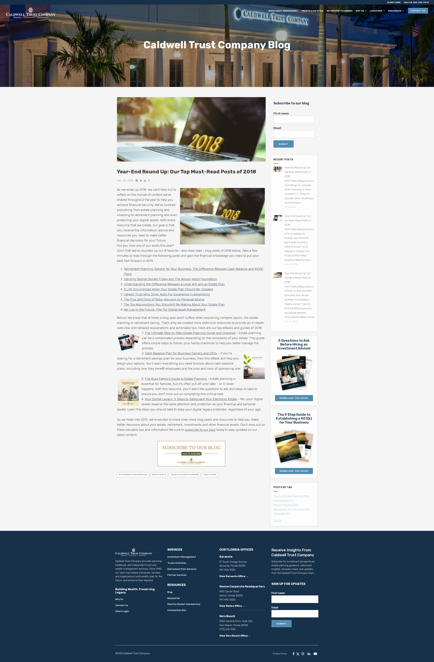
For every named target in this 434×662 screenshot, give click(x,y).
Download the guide (294, 471)
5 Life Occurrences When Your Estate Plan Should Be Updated (168, 289)
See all (277, 521)
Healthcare (209, 475)
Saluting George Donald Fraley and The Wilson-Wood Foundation (170, 279)
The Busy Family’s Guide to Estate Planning (176, 379)
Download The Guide (294, 398)
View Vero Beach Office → (235, 635)
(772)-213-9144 (227, 629)
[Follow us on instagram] (303, 653)
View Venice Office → (232, 606)
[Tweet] (141, 180)
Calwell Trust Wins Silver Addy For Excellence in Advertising (167, 294)
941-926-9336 (227, 569)
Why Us (362, 11)
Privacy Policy (280, 653)
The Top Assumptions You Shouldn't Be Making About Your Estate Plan (174, 304)
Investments (159, 475)
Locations (377, 11)
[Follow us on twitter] (298, 653)
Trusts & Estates (315, 11)
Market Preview (285, 505)
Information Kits (176, 610)
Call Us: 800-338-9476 (416, 2)
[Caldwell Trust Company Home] (57, 12)
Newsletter (173, 598)
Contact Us (418, 11)
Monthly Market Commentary (183, 604)
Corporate (281, 513)
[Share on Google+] (149, 180)
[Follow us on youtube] (315, 653)
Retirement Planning (342, 11)
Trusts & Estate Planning (184, 475)
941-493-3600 (227, 599)
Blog (169, 592)
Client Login (393, 2)
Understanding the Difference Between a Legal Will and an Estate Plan (174, 284)
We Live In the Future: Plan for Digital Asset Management (164, 310)
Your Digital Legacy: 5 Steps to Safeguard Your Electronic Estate (191, 399)
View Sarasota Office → (233, 576)
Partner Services (176, 575)
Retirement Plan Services (133, 475)
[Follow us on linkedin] (309, 653)
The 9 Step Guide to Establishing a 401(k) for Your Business (294, 418)
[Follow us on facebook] (293, 653)
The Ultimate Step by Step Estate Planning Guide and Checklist (190, 333)
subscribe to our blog (200, 430)
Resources (395, 11)
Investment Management (287, 11)
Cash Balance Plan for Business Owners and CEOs (181, 353)
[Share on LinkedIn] (145, 180)
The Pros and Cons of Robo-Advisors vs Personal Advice (164, 299)
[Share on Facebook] (137, 180)
